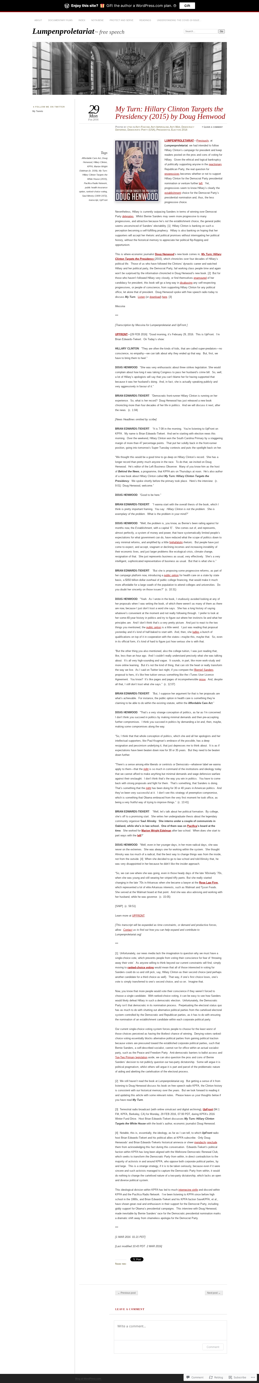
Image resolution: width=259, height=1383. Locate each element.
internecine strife (188, 1189)
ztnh (129, 127)
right (146, 769)
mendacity (200, 1142)
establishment (173, 192)
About (38, 20)
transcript (93, 200)
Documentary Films (60, 20)
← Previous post (127, 1292)
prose (202, 679)
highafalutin (176, 542)
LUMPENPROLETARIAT (179, 140)
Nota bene (97, 20)
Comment (213, 1347)
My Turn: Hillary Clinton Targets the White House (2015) (94, 174)
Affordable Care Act (91, 158)
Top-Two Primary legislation (131, 1057)
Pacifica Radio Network (95, 183)
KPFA (90, 166)
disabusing (186, 282)
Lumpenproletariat (63, 31)
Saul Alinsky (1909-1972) (94, 196)
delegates (128, 216)
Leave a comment (213, 127)
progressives (172, 173)
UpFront (103, 200)
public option (171, 575)
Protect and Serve (121, 20)
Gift (187, 6)
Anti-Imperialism (160, 127)
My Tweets (37, 111)
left (201, 183)
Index (82, 20)
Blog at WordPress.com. (88, 1378)
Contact (127, 929)
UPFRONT (138, 915)
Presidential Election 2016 (171, 129)
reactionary (215, 164)
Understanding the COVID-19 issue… (179, 20)
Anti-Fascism (142, 127)
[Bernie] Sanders (203, 669)
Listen (141, 296)
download (155, 296)
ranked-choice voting (96, 191)
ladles (195, 631)
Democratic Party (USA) (141, 129)
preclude (212, 1142)
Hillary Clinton (100, 162)
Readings (145, 20)
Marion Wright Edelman (156, 830)
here (164, 296)
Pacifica (192, 825)
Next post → (214, 1292)
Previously (202, 140)
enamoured (200, 277)
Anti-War (175, 127)
